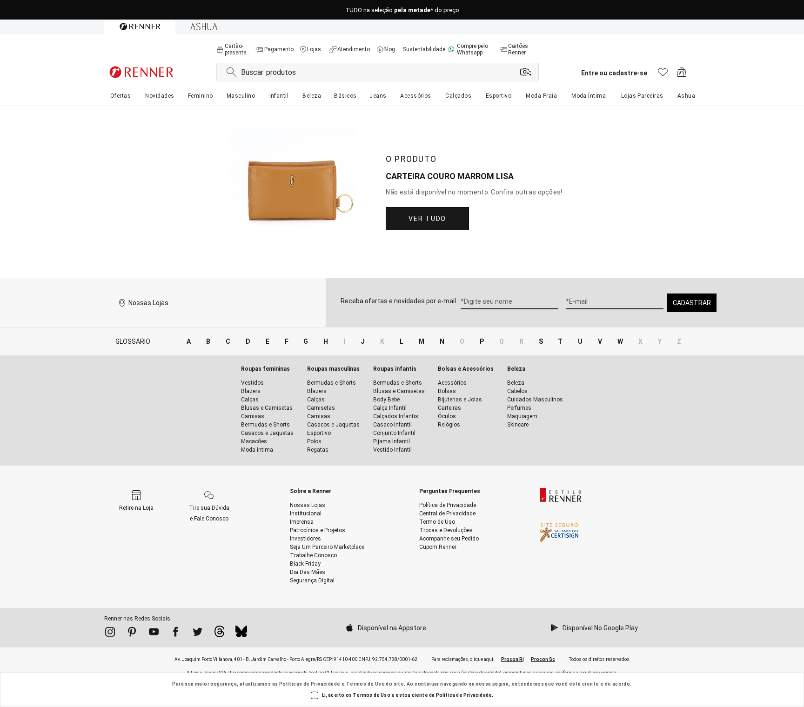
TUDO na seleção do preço (402, 10)
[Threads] (219, 634)
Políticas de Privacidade (310, 684)
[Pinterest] (132, 633)
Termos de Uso (365, 684)
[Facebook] (175, 633)
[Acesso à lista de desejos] (663, 74)
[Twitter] (197, 633)
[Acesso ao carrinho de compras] (682, 74)
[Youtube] (154, 633)
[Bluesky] (241, 634)
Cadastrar (692, 303)
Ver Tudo (427, 218)
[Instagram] (110, 633)
